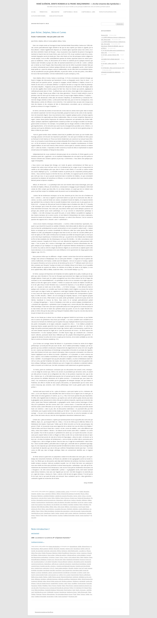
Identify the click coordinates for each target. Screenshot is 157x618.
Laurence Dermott (58, 572)
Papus (69, 583)
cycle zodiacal (72, 557)
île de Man (77, 494)
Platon (37, 511)
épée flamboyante (73, 551)
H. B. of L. (52, 568)
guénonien (46, 568)
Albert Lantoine (44, 548)
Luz (57, 575)
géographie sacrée (79, 562)
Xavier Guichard (84, 515)
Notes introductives (54, 546)
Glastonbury (59, 500)
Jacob (85, 568)
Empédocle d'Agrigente (72, 559)
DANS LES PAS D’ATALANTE (56, 16)
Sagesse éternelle (86, 511)
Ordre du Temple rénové (43, 583)
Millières (67, 507)
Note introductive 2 (40, 529)
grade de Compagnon (65, 564)
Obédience (76, 581)
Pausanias (34, 585)
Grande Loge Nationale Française (66, 566)
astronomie (53, 551)
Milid (38, 507)
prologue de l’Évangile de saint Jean (59, 588)
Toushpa (60, 515)
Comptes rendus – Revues (70, 12)
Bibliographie (55, 12)
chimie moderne (42, 555)
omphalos (75, 509)
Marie (81, 504)
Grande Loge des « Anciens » (48, 566)
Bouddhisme (65, 553)
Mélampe (37, 579)
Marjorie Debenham (66, 577)
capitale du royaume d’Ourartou (64, 496)
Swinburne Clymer (72, 592)
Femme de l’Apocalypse (84, 498)
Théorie (38, 515)
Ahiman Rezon (86, 546)
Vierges (77, 515)
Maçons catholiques (84, 575)
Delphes (57, 498)
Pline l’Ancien (69, 585)
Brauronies (73, 553)
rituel (73, 590)
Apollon (39, 494)
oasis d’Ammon (50, 509)
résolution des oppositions (62, 511)
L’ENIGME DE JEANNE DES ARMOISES (110, 72)
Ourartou (61, 583)
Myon (39, 509)
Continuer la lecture (37, 542)
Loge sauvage (52, 575)
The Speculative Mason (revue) (64, 594)
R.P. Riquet (85, 588)
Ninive (43, 509)
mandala (70, 504)
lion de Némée (56, 504)
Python (42, 511)
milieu (55, 507)
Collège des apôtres (60, 555)
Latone (86, 502)
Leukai (90, 502)
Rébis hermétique (49, 511)
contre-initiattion (81, 555)
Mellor (79, 579)
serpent (62, 513)
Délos (53, 498)
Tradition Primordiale (69, 515)
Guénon (73, 500)
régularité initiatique (50, 590)
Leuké (33, 504)
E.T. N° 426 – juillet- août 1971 (109, 63)
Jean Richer (74, 502)
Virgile (56, 596)
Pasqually (89, 583)
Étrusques (34, 496)
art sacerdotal (39, 551)
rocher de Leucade (75, 511)
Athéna (59, 494)
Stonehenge (82, 513)
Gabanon (70, 562)
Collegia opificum (71, 555)
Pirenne (54, 585)
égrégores (64, 551)
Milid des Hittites (44, 507)
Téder (89, 592)
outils (65, 583)
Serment (56, 592)
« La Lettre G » (82, 551)
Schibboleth (50, 592)
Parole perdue (82, 583)
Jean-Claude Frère (67, 570)
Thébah (33, 594)
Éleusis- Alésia (85, 494)
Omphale (69, 509)
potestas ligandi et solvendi (81, 585)
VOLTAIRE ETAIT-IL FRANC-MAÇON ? (110, 59)
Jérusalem (67, 502)
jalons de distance (59, 502)
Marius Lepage (56, 577)
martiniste (75, 577)
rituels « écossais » (81, 590)
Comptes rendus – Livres (88, 12)
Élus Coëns (38, 553)
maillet (50, 577)
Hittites (90, 500)
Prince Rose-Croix (44, 588)
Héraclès (78, 500)
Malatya (65, 504)
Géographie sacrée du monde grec (46, 500)
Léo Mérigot (66, 572)
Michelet (40, 581)
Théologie (39, 594)
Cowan (57, 557)
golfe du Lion (67, 500)
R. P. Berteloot (78, 588)
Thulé (41, 515)
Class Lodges (51, 555)
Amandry (33, 494)
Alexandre (86, 491)
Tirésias (83, 594)
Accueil (33, 12)
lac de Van (80, 502)
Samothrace (47, 513)
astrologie (48, 494)
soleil (66, 513)
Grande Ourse (39, 568)
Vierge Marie (50, 596)
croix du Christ (43, 498)
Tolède (50, 515)
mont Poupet (81, 507)
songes (70, 513)
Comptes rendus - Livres (62, 491)
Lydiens (61, 575)
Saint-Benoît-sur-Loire (37, 513)
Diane (62, 498)
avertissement (35, 533)
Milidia (51, 507)
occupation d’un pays (60, 509)
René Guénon (68, 590)
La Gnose (38, 572)
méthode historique (52, 579)
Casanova (84, 553)
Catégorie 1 (52, 491)
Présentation (43, 12)
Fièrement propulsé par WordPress (44, 612)
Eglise (64, 559)
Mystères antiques (67, 581)
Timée (45, 515)
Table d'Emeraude (82, 592)
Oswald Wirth (54, 583)
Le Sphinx (79, 572)
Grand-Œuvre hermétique (79, 564)
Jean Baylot (46, 570)
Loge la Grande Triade (41, 575)
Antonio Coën (69, 548)
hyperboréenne (40, 502)
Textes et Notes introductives (107, 12)
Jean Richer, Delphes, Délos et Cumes (48, 32)
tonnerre (54, 515)
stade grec (76, 513)
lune (61, 504)
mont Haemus (74, 507)
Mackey (45, 577)
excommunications (39, 562)
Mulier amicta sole (56, 581)
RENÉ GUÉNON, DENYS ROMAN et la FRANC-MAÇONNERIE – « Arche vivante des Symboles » (78, 4)
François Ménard (62, 562)
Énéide (44, 553)
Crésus (84, 496)
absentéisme (73, 546)
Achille (81, 491)
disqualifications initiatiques (39, 559)
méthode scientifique (64, 579)
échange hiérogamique (67, 494)
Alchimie (51, 548)
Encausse (82, 559)
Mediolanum (73, 579)
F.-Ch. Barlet (48, 562)
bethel (60, 553)
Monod (49, 581)
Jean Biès (52, 570)
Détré (81, 557)
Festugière (54, 562)
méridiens (86, 504)
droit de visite (58, 559)
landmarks (45, 572)
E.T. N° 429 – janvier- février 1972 (110, 55)
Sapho (53, 513)
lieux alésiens (47, 504)
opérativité (82, 581)
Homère (33, 502)
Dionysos (67, 498)
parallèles (74, 583)
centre (79, 496)
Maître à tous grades (37, 577)
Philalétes (45, 585)
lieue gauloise (39, 504)
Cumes (49, 498)
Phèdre (40, 585)
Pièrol (50, 585)
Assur (43, 494)
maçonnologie (75, 575)
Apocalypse (77, 548)
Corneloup (52, 557)
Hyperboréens (50, 502)
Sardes (57, 513)
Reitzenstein (60, 590)
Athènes (53, 494)
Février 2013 (104, 35)
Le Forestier (73, 572)
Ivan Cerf (81, 568)
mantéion (76, 504)
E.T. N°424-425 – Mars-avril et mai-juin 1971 (112, 68)
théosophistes (51, 594)
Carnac (75, 496)
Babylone (40, 496)
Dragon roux (73, 498)
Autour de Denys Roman (38, 16)
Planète (59, 585)
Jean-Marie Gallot (77, 570)
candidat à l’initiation (49, 496)
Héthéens (84, 500)
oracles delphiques (84, 509)
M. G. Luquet (67, 575)
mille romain (61, 507)
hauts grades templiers (61, 568)
